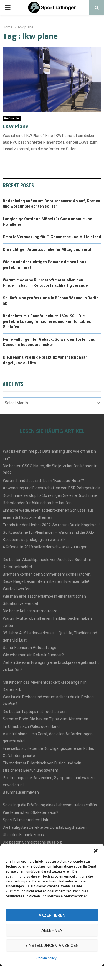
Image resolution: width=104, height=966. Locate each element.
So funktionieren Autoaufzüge (29, 647)
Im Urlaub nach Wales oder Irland (31, 726)
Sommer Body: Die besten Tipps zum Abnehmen (45, 719)
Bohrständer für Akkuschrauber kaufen (37, 503)
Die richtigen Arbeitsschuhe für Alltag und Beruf (47, 249)
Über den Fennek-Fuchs (23, 835)
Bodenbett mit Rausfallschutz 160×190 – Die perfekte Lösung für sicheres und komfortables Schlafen (47, 321)
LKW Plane (16, 126)
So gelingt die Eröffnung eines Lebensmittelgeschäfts (50, 805)
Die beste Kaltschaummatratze (30, 611)
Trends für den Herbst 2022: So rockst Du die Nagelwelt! (51, 525)
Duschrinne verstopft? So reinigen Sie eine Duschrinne (50, 495)
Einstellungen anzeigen (52, 945)
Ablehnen (52, 930)
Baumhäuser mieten (21, 792)
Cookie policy (46, 958)
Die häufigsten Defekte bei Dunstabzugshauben (45, 827)
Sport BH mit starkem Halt (25, 820)
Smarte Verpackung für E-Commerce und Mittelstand (52, 237)
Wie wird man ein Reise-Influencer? (33, 655)
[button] (95, 851)
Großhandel (12, 118)
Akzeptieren (52, 915)
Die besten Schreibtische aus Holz (32, 842)
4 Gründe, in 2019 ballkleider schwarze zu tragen (45, 547)
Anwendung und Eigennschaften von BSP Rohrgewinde (51, 488)
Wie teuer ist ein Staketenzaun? (30, 812)
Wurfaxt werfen (17, 589)
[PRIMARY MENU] (7, 7)
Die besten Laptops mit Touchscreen (35, 711)
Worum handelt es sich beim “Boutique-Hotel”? (43, 480)
